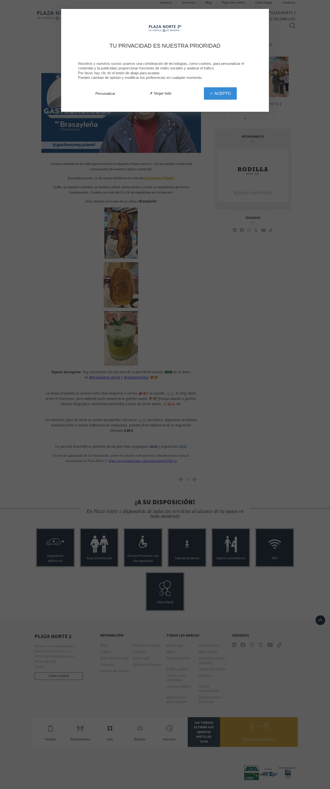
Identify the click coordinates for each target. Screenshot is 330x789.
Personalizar (105, 93)
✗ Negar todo (160, 93)
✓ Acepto (220, 93)
